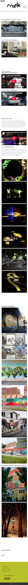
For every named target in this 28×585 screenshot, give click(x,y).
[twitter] (7, 578)
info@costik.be (7, 569)
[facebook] (5, 578)
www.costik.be (7, 571)
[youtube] (9, 578)
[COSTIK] (14, 7)
